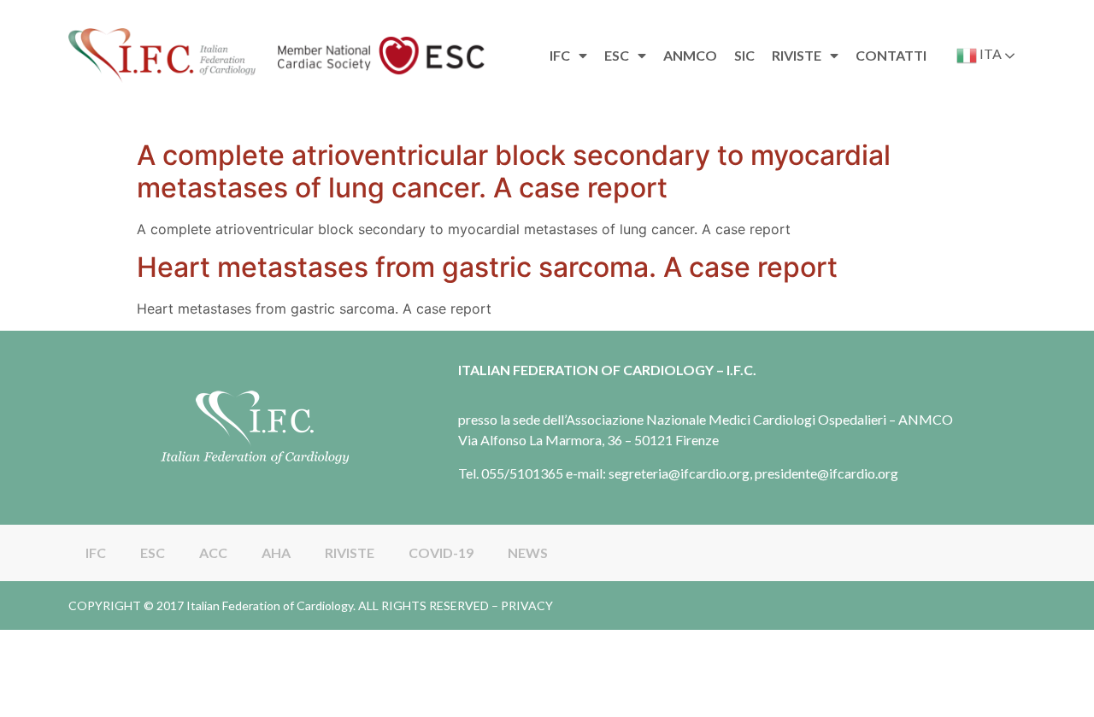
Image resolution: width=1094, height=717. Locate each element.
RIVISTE (349, 552)
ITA (989, 53)
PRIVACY (527, 605)
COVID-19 (441, 552)
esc (616, 55)
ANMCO (690, 55)
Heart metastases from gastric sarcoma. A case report (487, 267)
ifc (560, 55)
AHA (276, 552)
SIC (744, 55)
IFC (95, 552)
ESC (152, 552)
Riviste (796, 55)
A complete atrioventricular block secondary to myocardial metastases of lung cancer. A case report (514, 171)
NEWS (528, 552)
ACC (213, 552)
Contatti (891, 55)
